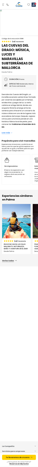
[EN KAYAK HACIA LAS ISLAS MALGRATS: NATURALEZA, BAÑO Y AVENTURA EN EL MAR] (16, 229)
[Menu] (3, 4)
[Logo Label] (19, 4)
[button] (28, 4)
